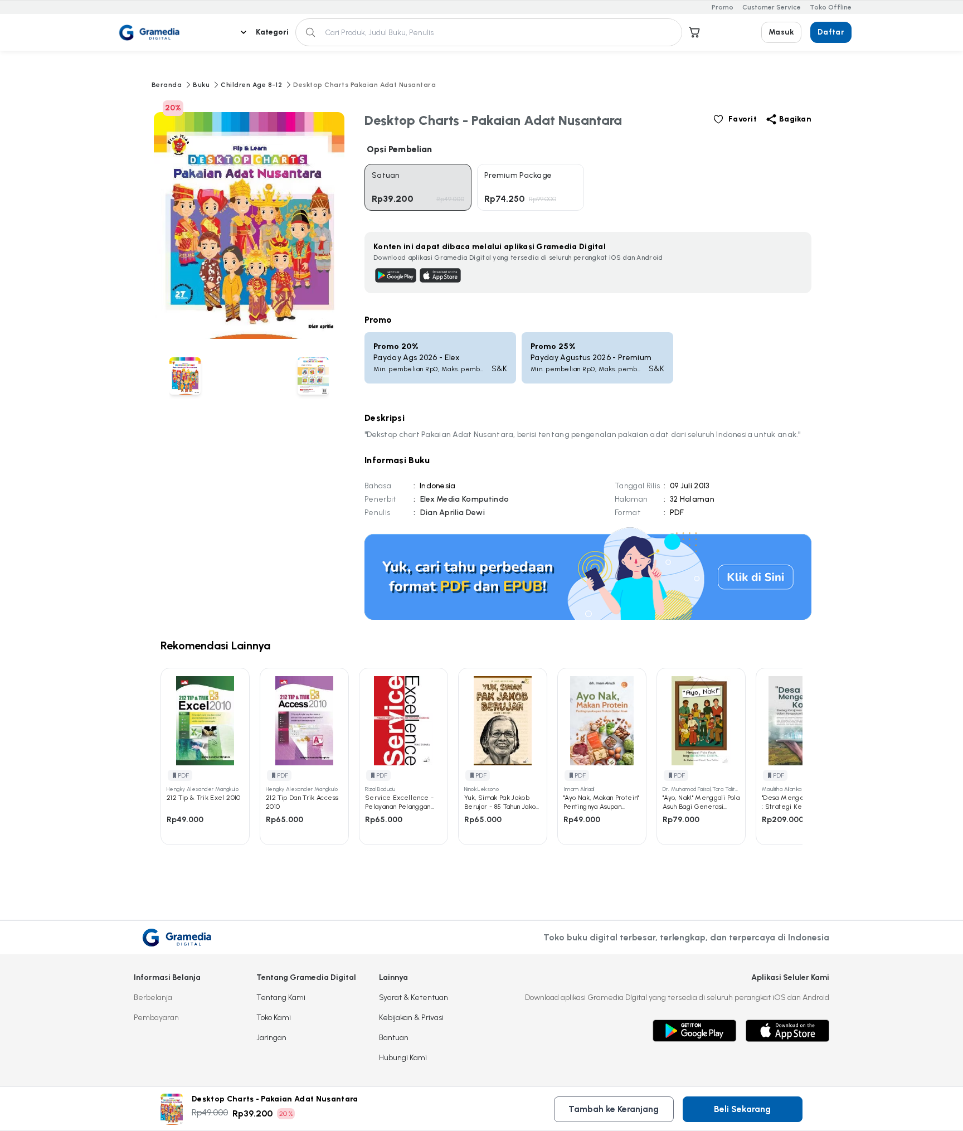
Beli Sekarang (742, 1109)
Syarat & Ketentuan (413, 997)
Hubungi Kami (403, 1057)
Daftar (831, 32)
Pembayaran (156, 1017)
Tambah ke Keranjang (613, 1109)
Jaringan (271, 1037)
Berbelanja (153, 997)
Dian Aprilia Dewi (452, 512)
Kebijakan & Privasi (411, 1017)
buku (201, 85)
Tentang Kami (280, 997)
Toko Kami (273, 1017)
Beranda (167, 85)
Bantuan (393, 1037)
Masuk (781, 32)
